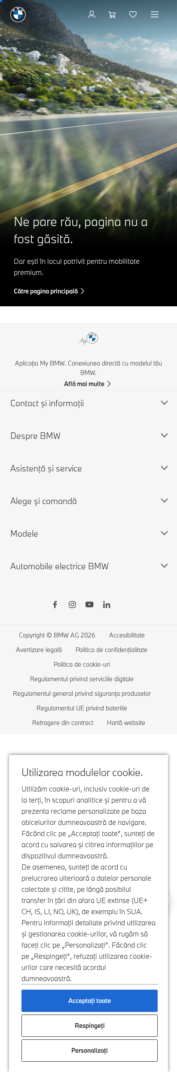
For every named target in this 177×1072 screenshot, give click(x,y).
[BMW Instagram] (72, 606)
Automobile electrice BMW (59, 566)
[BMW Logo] (18, 14)
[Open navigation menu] (155, 14)
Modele (24, 533)
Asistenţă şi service (46, 468)
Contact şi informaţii (47, 403)
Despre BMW (35, 435)
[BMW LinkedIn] (107, 606)
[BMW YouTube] (89, 606)
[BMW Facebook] (55, 606)
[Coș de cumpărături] (113, 14)
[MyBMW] (92, 14)
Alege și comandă (43, 500)
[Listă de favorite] (133, 14)
